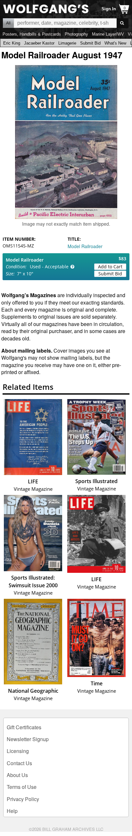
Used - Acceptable (49, 266)
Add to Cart (110, 266)
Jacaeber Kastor (39, 43)
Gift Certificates (24, 727)
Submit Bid (90, 43)
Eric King (11, 43)
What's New (115, 43)
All (8, 23)
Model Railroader (85, 246)
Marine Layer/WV (108, 34)
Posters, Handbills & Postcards (32, 34)
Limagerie (67, 43)
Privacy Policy (23, 799)
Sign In (109, 8)
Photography (76, 34)
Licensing (18, 751)
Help (12, 811)
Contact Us (19, 763)
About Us (17, 775)
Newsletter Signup (28, 739)
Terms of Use (22, 786)
